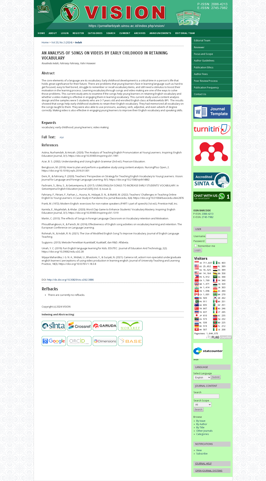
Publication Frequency (206, 87)
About (53, 33)
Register (78, 33)
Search (197, 392)
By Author (201, 424)
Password (199, 241)
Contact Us (200, 94)
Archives (139, 33)
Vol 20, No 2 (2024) (61, 42)
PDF (62, 137)
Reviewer (199, 47)
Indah (78, 42)
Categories (202, 434)
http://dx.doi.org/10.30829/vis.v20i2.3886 (70, 279)
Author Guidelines (204, 60)
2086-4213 (207, 213)
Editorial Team (202, 40)
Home (41, 33)
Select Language (202, 373)
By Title (200, 427)
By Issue (200, 420)
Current (124, 33)
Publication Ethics (203, 67)
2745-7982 (207, 217)
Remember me (206, 246)
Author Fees (201, 74)
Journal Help (203, 463)
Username (199, 236)
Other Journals (204, 430)
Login (65, 33)
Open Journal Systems (208, 470)
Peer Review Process (206, 81)
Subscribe (202, 453)
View (199, 450)
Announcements (160, 33)
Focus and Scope (203, 54)
